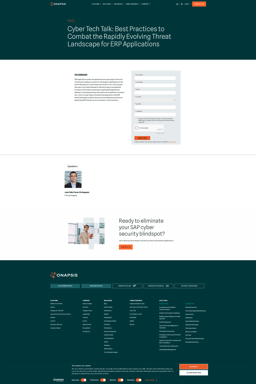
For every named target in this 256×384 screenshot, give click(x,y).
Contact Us (199, 4)
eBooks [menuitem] (106, 314)
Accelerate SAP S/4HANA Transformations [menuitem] (167, 308)
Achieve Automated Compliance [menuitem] (169, 313)
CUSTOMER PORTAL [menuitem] (65, 286)
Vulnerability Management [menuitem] (167, 349)
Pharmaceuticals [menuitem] (190, 328)
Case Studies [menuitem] (108, 307)
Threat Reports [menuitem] (109, 338)
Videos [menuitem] (106, 342)
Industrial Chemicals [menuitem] (191, 324)
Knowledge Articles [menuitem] (110, 321)
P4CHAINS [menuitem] (133, 317)
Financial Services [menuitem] (191, 307)
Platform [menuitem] (54, 300)
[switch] (103, 380)
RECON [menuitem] (132, 324)
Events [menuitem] (85, 321)
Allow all (193, 366)
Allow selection (193, 373)
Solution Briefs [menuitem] (108, 335)
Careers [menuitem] (85, 317)
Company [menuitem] (86, 300)
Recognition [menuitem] (86, 328)
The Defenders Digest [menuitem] (111, 352)
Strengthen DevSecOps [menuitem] (166, 331)
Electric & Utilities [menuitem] (191, 331)
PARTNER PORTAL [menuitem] (96, 286)
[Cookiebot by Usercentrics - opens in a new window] (58, 380)
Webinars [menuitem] (107, 345)
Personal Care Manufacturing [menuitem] (194, 338)
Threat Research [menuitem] (136, 300)
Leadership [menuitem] (86, 314)
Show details (149, 380)
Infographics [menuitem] (108, 317)
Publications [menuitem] (108, 328)
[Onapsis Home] (63, 275)
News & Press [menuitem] (87, 324)
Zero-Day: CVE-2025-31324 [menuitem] (138, 307)
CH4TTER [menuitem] (133, 310)
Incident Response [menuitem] (165, 322)
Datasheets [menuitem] (108, 310)
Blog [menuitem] (105, 303)
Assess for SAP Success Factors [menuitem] (60, 314)
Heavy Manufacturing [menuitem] (192, 321)
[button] (96, 4)
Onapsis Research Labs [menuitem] (137, 303)
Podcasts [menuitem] (107, 324)
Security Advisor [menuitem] (55, 328)
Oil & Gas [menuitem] (188, 335)
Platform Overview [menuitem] (56, 303)
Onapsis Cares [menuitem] (87, 310)
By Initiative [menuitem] (163, 304)
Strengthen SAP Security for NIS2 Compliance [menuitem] (169, 336)
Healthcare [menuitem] (188, 318)
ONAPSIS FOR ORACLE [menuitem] (156, 286)
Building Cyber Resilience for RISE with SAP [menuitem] (169, 318)
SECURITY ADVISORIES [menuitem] (189, 286)
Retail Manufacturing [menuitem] (191, 342)
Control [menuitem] (52, 321)
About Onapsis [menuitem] (87, 303)
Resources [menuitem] (108, 300)
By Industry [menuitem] (189, 304)
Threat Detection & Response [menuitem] (168, 346)
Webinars (71, 20)
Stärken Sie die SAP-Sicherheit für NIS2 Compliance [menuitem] (170, 341)
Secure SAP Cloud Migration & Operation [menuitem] (168, 327)
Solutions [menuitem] (163, 300)
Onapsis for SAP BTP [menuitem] (57, 310)
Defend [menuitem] (52, 317)
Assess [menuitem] (52, 307)
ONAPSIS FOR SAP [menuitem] (124, 286)
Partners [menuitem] (85, 307)
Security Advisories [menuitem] (110, 331)
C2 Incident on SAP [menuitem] (136, 314)
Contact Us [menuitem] (86, 331)
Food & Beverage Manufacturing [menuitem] (195, 311)
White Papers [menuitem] (108, 349)
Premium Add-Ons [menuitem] (56, 324)
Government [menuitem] (189, 314)
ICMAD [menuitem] (132, 321)
